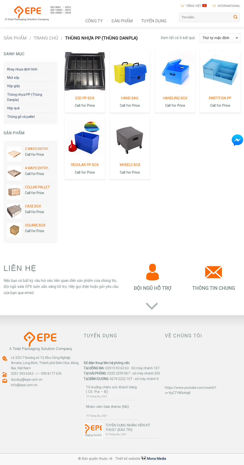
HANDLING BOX (175, 98)
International (229, 6)
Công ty (94, 21)
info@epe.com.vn (24, 385)
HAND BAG (129, 98)
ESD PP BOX (84, 98)
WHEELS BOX (130, 165)
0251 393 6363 (22, 373)
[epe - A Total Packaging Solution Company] (38, 14)
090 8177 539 (51, 373)
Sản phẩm (122, 21)
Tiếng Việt (193, 6)
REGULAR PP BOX (85, 165)
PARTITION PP (220, 98)
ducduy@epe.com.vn (26, 379)
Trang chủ (46, 37)
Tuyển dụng (154, 21)
